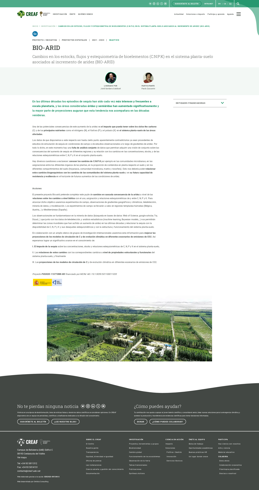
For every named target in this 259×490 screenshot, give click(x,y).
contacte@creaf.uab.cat (28, 471)
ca (225, 4)
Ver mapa (22, 457)
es (230, 4)
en (219, 4)
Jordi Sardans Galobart (110, 89)
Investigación (48, 26)
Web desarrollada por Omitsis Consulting (32, 482)
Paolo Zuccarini (148, 89)
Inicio (35, 26)
